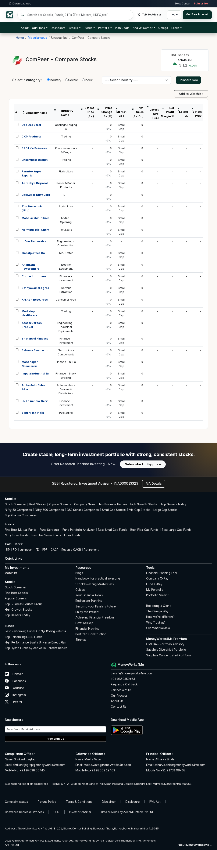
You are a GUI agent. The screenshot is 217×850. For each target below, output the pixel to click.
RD (37, 549)
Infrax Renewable (34, 241)
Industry (55, 80)
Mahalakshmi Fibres (35, 218)
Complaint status (16, 801)
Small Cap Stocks (114, 510)
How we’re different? (160, 616)
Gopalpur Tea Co (33, 253)
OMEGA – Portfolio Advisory (165, 644)
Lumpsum (26, 549)
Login (174, 14)
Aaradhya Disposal (34, 183)
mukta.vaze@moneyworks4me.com (108, 765)
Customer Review (158, 628)
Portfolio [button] (103, 27)
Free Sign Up (55, 738)
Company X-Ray (157, 578)
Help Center (183, 3)
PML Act (155, 801)
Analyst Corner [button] (143, 27)
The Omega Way (157, 611)
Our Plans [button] (38, 27)
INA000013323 (126, 483)
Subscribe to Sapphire (143, 464)
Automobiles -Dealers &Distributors (66, 389)
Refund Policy (47, 801)
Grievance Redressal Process (24, 812)
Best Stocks (37, 504)
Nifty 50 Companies (18, 510)
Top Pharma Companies (21, 515)
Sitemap (80, 639)
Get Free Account (197, 14)
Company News (84, 504)
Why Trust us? (156, 622)
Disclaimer (109, 801)
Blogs (79, 573)
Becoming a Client (158, 605)
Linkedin (17, 674)
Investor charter (80, 812)
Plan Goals (122, 27)
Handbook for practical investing (97, 578)
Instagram (19, 695)
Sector (73, 80)
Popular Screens (60, 504)
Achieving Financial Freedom (94, 617)
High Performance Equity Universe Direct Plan (35, 642)
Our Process (119, 695)
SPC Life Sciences (34, 148)
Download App (22, 3)
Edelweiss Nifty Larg (36, 194)
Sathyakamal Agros (35, 288)
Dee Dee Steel (31, 124)
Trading (66, 136)
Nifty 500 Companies (49, 510)
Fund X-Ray (154, 584)
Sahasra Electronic (35, 350)
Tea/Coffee (66, 253)
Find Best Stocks (16, 593)
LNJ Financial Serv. (35, 401)
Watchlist (11, 573)
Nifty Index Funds (16, 535)
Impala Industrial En (35, 373)
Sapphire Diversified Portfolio (166, 649)
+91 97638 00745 (32, 770)
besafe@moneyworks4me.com (131, 673)
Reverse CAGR (71, 549)
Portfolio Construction (90, 634)
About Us (117, 701)
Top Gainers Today (173, 504)
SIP (7, 549)
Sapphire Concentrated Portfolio (168, 655)
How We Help (84, 623)
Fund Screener (49, 529)
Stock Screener (15, 504)
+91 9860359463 (123, 679)
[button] (163, 27)
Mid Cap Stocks (139, 510)
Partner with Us (121, 690)
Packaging (66, 412)
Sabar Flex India (33, 412)
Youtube (18, 688)
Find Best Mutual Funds (21, 529)
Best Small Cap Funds (112, 529)
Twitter (17, 702)
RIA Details (154, 483)
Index (89, 80)
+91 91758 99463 (173, 770)
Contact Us (119, 706)
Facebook (19, 681)
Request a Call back (124, 684)
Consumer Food (66, 299)
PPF (44, 549)
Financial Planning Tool (161, 573)
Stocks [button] (73, 27)
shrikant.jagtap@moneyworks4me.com (39, 765)
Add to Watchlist (191, 94)
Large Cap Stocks (165, 510)
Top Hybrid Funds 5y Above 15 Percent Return (36, 648)
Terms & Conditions (79, 801)
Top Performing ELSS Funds (23, 637)
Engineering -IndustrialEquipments (66, 327)
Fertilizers (66, 229)
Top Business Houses (113, 504)
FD (15, 549)
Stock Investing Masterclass (94, 584)
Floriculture (66, 171)
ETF (66, 194)
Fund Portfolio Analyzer (79, 529)
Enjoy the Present (87, 612)
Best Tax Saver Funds (46, 535)
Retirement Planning (88, 600)
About (25, 27)
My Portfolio (154, 589)
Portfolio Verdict (157, 595)
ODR (56, 812)
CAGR (54, 549)
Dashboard (58, 27)
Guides (80, 589)
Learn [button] (175, 27)
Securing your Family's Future (95, 606)
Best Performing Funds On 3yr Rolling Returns (35, 631)
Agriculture (66, 206)
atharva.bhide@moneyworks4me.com (179, 765)
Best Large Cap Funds (176, 529)
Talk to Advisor (151, 14)
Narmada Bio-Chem (35, 229)
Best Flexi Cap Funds (144, 529)
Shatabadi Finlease (35, 338)
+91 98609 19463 (102, 770)
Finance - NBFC (66, 361)
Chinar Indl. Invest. (35, 276)
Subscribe (201, 3)
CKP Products (31, 136)
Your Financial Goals (89, 595)
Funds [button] (88, 27)
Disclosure (132, 801)
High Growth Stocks (143, 504)
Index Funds (72, 535)
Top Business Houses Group (24, 604)
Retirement (91, 549)
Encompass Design (35, 159)
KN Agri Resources (34, 299)
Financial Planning (87, 628)
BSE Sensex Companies (83, 510)
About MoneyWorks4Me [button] (194, 844)
